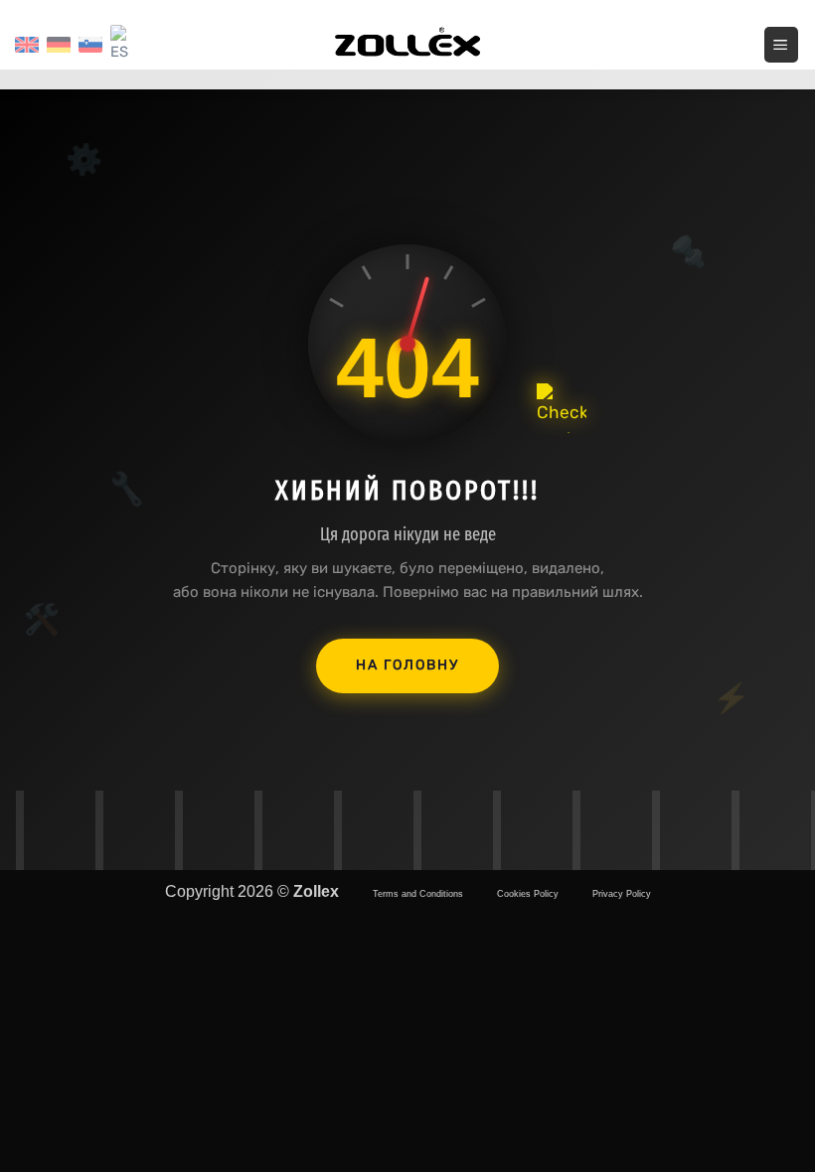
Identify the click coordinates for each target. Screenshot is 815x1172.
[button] (781, 44)
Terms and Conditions (418, 894)
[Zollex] (407, 45)
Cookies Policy (528, 894)
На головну (407, 665)
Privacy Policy (621, 894)
